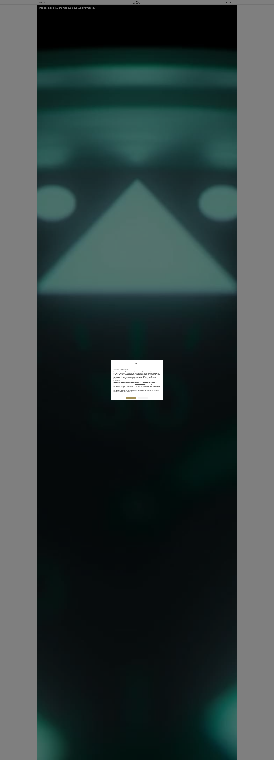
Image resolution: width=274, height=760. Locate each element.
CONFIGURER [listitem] (143, 397)
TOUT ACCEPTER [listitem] (131, 397)
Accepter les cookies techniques (121, 369)
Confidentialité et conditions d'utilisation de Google (132, 376)
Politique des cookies (140, 384)
